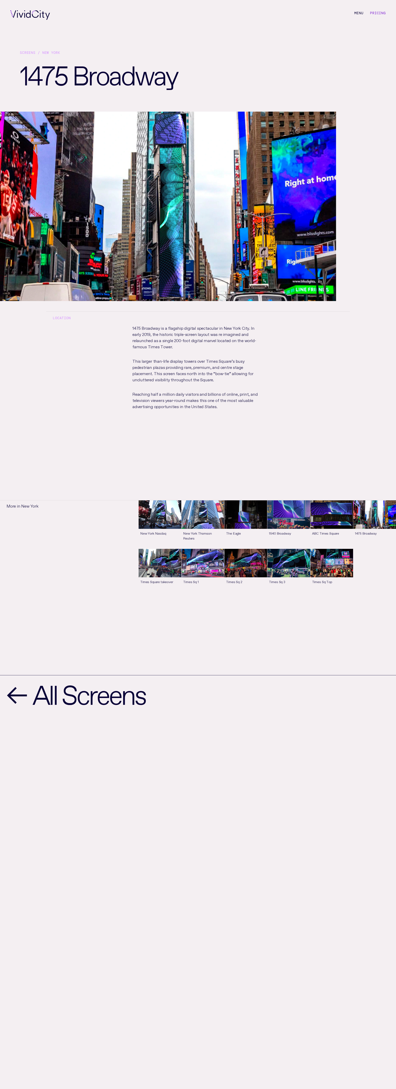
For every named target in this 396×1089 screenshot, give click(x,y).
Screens (27, 52)
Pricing (378, 13)
